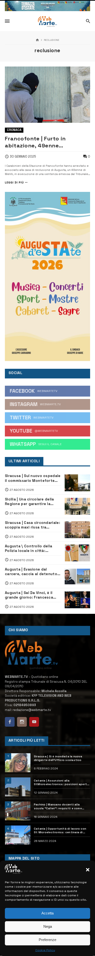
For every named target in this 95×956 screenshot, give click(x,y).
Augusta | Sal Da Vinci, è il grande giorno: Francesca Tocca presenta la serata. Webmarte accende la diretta (32, 595)
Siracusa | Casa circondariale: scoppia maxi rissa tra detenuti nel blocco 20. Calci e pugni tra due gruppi (32, 525)
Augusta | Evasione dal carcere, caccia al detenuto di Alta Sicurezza (31, 571)
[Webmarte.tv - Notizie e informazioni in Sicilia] (47, 21)
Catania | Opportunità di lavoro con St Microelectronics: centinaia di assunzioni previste (60, 830)
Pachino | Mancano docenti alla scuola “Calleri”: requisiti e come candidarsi (58, 806)
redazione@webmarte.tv (32, 710)
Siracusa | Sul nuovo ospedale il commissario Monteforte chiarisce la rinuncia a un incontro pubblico (33, 478)
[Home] (37, 40)
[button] (87, 869)
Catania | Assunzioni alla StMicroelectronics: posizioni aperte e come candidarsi (61, 782)
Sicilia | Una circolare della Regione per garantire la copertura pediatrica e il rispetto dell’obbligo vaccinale (29, 501)
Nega (47, 926)
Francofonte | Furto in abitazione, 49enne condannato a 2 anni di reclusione (37, 142)
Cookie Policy (45, 950)
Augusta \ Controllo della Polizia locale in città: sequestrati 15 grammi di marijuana (28, 548)
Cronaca (14, 130)
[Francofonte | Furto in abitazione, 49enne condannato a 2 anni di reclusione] (47, 94)
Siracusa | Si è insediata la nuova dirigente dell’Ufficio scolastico (58, 758)
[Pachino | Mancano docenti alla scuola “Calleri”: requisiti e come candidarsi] (17, 810)
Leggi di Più (14, 182)
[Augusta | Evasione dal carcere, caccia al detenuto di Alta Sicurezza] (77, 576)
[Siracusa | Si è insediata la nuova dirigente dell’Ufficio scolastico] (17, 762)
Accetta (47, 913)
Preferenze (47, 940)
